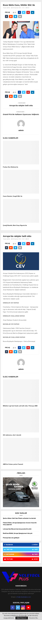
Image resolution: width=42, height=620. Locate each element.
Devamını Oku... (34, 618)
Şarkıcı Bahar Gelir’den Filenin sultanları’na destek (19, 518)
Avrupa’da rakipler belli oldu (21, 106)
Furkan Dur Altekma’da (10, 167)
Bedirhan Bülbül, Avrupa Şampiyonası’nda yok (17, 533)
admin (8, 7)
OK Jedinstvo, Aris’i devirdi (12, 435)
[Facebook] (12, 607)
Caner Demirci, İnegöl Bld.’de (12, 196)
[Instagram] (23, 607)
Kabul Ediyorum (21, 618)
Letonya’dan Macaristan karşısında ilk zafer (17, 529)
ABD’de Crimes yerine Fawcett (13, 464)
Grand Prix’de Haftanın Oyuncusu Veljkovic (21, 114)
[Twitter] (18, 607)
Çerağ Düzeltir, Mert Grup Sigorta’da (15, 225)
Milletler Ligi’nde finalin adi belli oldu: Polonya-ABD (20, 406)
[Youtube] (28, 607)
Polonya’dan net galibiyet (11, 538)
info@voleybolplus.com (23, 597)
